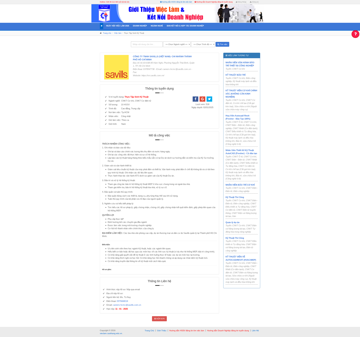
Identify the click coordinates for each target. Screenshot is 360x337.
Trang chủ (107, 33)
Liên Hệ (255, 331)
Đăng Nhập (241, 2)
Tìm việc (223, 44)
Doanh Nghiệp (140, 26)
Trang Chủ (149, 331)
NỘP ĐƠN (160, 319)
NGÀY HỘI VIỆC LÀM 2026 (117, 26)
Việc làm (117, 33)
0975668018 (122, 301)
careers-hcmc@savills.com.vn (127, 305)
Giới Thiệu (161, 331)
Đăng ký (255, 2)
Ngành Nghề (157, 26)
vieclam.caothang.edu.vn (111, 333)
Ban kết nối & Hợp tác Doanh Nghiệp (185, 26)
